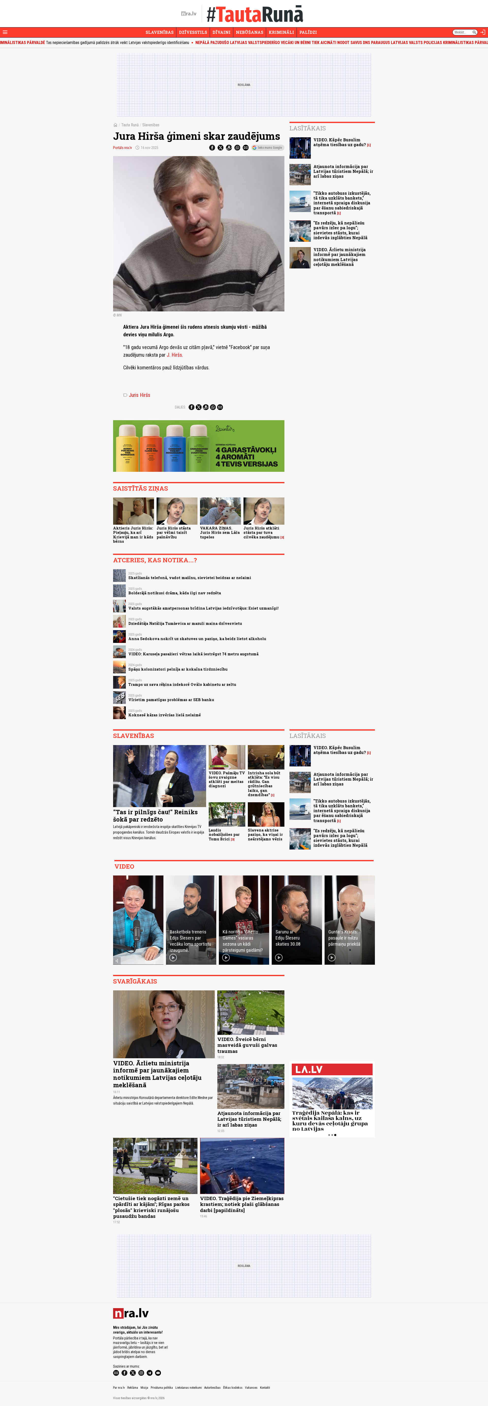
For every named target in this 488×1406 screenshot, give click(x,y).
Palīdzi (308, 32)
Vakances (251, 1387)
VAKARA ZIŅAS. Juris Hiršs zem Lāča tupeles (220, 532)
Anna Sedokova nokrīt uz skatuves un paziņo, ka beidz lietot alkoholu (197, 638)
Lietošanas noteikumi (188, 1387)
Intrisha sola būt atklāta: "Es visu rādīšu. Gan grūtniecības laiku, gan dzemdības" (264, 783)
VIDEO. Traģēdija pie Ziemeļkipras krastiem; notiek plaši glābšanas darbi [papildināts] (242, 1204)
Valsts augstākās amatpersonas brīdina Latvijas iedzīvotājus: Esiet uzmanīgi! (203, 608)
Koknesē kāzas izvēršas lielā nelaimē (164, 715)
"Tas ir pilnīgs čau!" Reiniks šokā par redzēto (155, 815)
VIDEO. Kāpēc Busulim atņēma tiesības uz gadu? (339, 142)
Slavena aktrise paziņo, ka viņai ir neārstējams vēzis (265, 834)
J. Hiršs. (175, 355)
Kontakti (265, 1387)
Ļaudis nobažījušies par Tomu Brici (224, 834)
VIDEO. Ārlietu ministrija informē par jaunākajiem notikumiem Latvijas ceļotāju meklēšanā (339, 257)
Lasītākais (307, 128)
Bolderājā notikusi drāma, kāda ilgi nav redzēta (174, 593)
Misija (144, 1387)
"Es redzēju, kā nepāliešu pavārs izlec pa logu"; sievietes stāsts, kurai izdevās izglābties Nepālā (340, 230)
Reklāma (132, 1387)
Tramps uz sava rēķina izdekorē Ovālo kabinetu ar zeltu (182, 684)
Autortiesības (212, 1387)
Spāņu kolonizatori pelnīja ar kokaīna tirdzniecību (177, 669)
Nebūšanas (249, 32)
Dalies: (180, 407)
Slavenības (160, 32)
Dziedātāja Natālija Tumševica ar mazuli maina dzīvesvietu (185, 623)
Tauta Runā (130, 125)
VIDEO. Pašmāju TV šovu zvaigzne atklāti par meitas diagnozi (227, 779)
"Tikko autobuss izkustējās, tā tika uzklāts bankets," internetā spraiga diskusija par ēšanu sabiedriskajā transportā (342, 202)
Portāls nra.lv (122, 148)
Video (124, 866)
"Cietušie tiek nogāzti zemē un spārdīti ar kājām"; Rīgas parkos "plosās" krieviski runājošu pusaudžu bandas (151, 1207)
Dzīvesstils (193, 32)
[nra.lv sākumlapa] (188, 13)
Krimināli (281, 32)
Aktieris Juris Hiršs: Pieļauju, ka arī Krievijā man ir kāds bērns (133, 535)
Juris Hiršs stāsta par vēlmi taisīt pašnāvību (174, 532)
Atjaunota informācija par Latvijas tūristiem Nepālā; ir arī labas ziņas (343, 171)
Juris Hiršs (136, 395)
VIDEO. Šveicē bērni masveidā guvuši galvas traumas (247, 1045)
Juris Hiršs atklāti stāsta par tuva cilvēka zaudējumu (261, 532)
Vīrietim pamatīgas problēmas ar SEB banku (171, 699)
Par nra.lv (119, 1387)
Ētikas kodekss (232, 1387)
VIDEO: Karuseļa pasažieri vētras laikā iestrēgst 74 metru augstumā (193, 654)
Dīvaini (221, 32)
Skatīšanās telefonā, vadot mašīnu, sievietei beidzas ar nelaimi (189, 577)
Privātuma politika (162, 1387)
